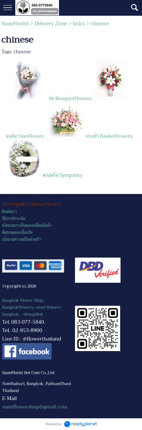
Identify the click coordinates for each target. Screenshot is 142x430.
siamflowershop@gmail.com (34, 407)
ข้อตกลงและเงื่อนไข (17, 232)
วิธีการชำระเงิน (13, 218)
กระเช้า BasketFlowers (107, 136)
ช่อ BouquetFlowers (68, 98)
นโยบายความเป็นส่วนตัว (21, 239)
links (79, 23)
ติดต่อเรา (9, 211)
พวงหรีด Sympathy (62, 175)
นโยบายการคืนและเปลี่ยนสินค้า (27, 225)
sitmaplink (33, 314)
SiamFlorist (15, 23)
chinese (22, 51)
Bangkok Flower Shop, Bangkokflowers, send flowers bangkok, (31, 307)
